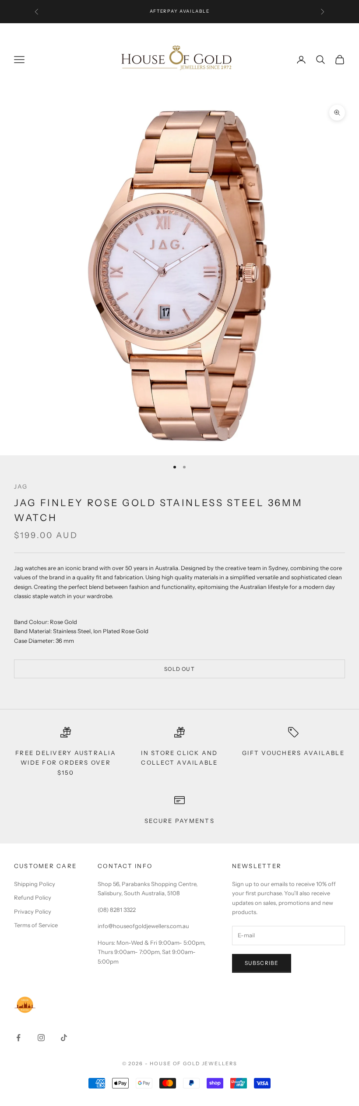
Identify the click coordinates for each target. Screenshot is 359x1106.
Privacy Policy (32, 911)
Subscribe (262, 963)
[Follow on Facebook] (18, 1037)
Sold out (179, 669)
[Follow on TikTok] (64, 1037)
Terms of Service (36, 925)
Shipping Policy (34, 883)
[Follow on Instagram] (41, 1037)
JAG (21, 486)
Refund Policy (32, 897)
